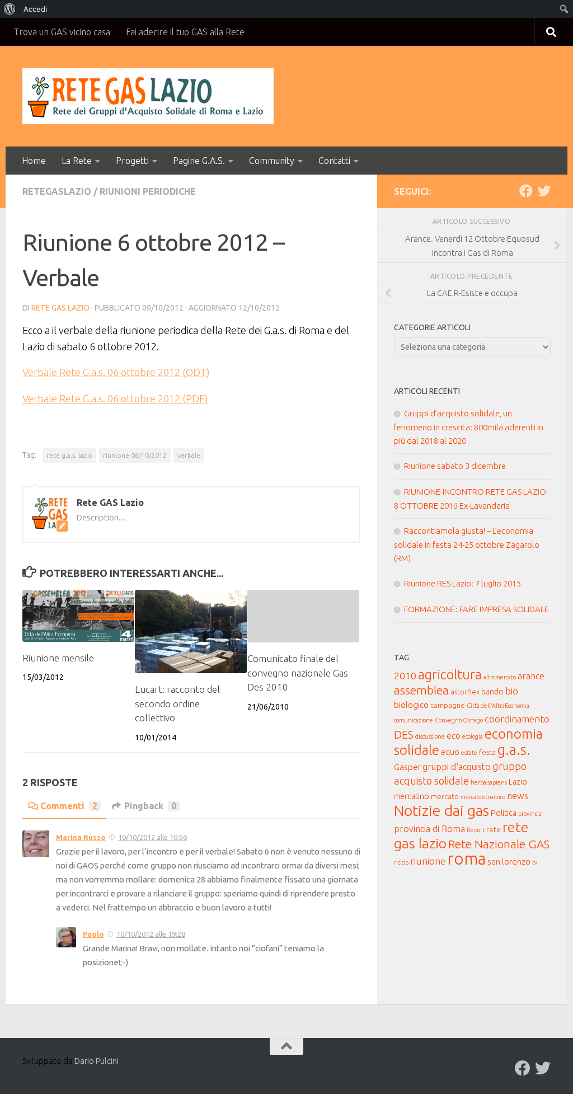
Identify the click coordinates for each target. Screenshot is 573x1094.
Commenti (68, 806)
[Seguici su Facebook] (526, 191)
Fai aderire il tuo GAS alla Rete (185, 32)
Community (271, 161)
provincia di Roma (429, 829)
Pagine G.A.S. (199, 161)
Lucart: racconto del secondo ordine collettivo (177, 703)
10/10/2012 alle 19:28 (150, 934)
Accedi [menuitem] (35, 8)
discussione (430, 736)
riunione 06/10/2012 (135, 455)
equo (450, 752)
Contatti (334, 161)
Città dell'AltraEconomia (498, 705)
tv (534, 862)
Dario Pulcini (96, 1060)
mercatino (411, 796)
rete (493, 829)
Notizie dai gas (441, 810)
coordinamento (517, 718)
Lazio (518, 781)
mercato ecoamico (483, 796)
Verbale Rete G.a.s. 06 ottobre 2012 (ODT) (116, 372)
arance (531, 676)
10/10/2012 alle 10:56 (152, 837)
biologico (411, 705)
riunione (427, 861)
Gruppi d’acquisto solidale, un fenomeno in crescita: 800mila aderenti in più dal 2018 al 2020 (468, 427)
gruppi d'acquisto (456, 767)
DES (404, 734)
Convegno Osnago (459, 720)
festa (487, 752)
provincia (530, 813)
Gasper (407, 767)
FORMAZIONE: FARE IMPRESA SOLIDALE (476, 609)
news (517, 796)
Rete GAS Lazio (60, 307)
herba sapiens (489, 782)
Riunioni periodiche (148, 191)
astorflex (465, 692)
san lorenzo (508, 861)
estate (469, 752)
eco (454, 735)
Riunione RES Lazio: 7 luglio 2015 (462, 583)
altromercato (499, 677)
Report (476, 830)
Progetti (132, 161)
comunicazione (413, 720)
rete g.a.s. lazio (69, 455)
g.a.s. (513, 749)
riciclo (401, 862)
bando (492, 691)
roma (466, 858)
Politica (503, 813)
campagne (447, 705)
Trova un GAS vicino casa (61, 32)
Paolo (93, 934)
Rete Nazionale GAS (498, 844)
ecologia (472, 736)
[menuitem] (10, 9)
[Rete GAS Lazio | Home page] (148, 96)
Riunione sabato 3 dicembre (455, 466)
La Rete (77, 161)
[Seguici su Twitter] (544, 191)
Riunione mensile (58, 657)
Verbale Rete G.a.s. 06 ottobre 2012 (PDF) (115, 398)
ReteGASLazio (56, 191)
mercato (445, 796)
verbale (188, 455)
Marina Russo (81, 837)
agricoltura (450, 674)
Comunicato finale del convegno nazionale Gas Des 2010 (297, 672)
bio (511, 690)
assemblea (421, 690)
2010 (405, 675)
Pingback (150, 806)
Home (34, 161)
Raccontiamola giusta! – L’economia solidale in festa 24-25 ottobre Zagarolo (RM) (466, 544)
